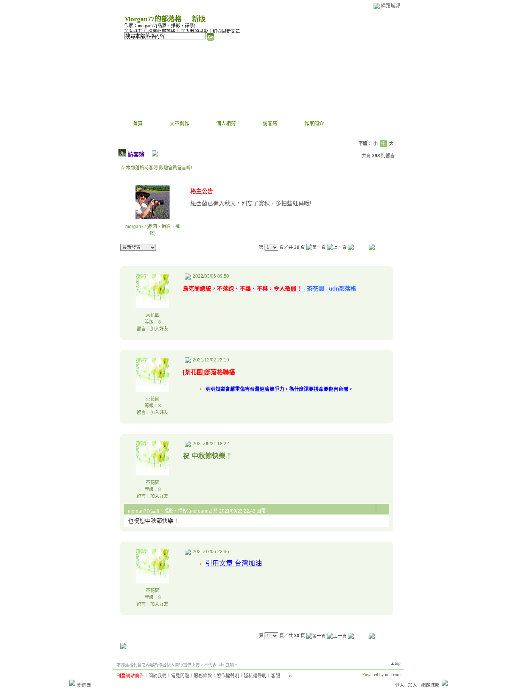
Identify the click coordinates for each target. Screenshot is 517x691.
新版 (199, 19)
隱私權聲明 (255, 675)
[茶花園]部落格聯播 (209, 372)
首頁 (138, 123)
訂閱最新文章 (226, 31)
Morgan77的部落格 (153, 19)
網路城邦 (390, 5)
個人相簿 (226, 123)
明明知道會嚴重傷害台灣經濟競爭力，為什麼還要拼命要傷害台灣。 (279, 389)
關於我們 (157, 675)
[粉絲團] (72, 683)
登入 (399, 685)
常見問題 (180, 675)
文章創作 (179, 123)
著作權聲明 (227, 675)
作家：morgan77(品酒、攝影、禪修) (159, 25)
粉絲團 (84, 685)
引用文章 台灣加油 (234, 563)
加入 (412, 685)
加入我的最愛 (194, 31)
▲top (395, 663)
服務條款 (203, 675)
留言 (141, 328)
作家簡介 (314, 123)
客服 (275, 675)
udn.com (392, 674)
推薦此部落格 (161, 31)
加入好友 (133, 31)
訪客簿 (270, 123)
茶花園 (152, 315)
